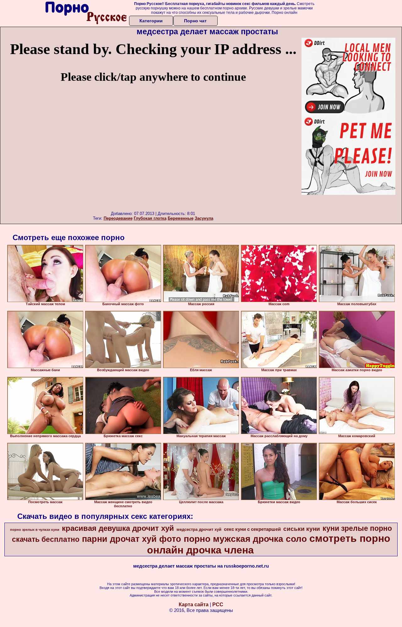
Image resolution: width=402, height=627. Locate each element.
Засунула (204, 218)
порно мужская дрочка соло (245, 539)
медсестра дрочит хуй (199, 529)
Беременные (180, 218)
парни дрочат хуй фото (131, 539)
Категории (151, 20)
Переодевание (118, 218)
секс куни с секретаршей (252, 529)
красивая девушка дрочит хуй (118, 528)
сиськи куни (301, 528)
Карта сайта (194, 604)
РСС (217, 604)
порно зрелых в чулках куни (34, 529)
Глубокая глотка (150, 218)
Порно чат (195, 20)
